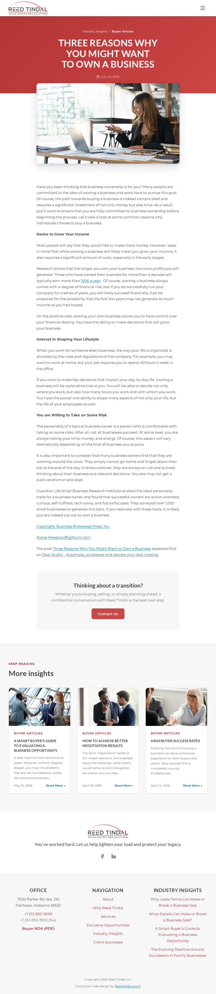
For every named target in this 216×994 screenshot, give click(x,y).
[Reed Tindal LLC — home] (28, 8)
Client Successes (108, 942)
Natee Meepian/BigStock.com (63, 537)
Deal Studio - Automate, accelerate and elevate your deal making (100, 554)
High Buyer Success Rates (175, 741)
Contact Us (108, 614)
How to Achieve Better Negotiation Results (105, 743)
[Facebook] (102, 856)
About (108, 899)
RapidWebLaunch (128, 986)
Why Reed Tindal (108, 908)
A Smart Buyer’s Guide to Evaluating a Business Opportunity (36, 745)
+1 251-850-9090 (38, 914)
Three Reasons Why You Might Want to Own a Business (102, 548)
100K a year (91, 280)
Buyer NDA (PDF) (38, 928)
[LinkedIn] (114, 856)
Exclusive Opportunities (108, 925)
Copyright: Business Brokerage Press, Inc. (73, 526)
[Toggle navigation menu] (202, 8)
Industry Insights (95, 31)
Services (108, 916)
